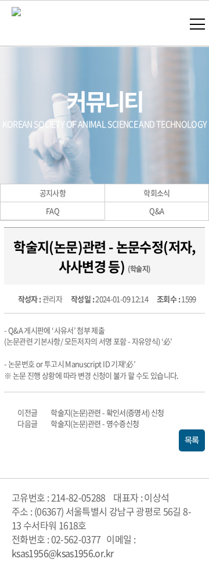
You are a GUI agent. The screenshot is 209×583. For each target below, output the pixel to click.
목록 (192, 440)
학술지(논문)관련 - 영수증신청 (95, 423)
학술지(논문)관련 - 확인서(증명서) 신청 (107, 412)
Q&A (156, 210)
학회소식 (156, 192)
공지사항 (52, 192)
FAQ (52, 210)
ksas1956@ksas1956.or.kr (62, 553)
